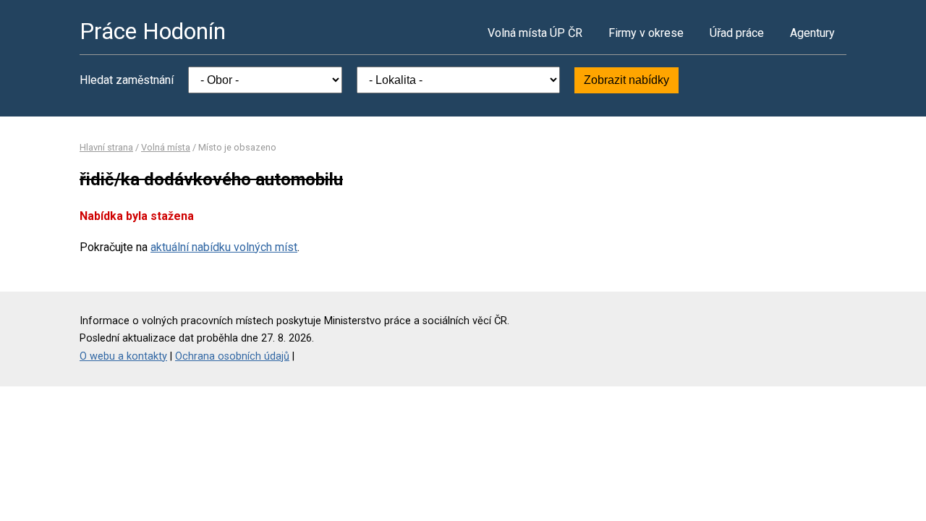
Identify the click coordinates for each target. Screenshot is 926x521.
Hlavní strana (106, 147)
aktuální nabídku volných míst (223, 247)
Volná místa (165, 147)
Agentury (812, 33)
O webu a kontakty (123, 356)
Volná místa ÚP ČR (535, 33)
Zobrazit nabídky (626, 80)
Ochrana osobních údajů (232, 356)
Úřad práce (737, 33)
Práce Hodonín (153, 31)
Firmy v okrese (646, 33)
